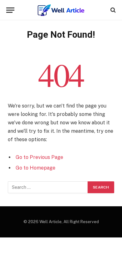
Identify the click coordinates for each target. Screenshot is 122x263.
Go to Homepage (35, 168)
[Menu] (10, 10)
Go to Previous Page (39, 157)
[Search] (112, 10)
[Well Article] (61, 10)
